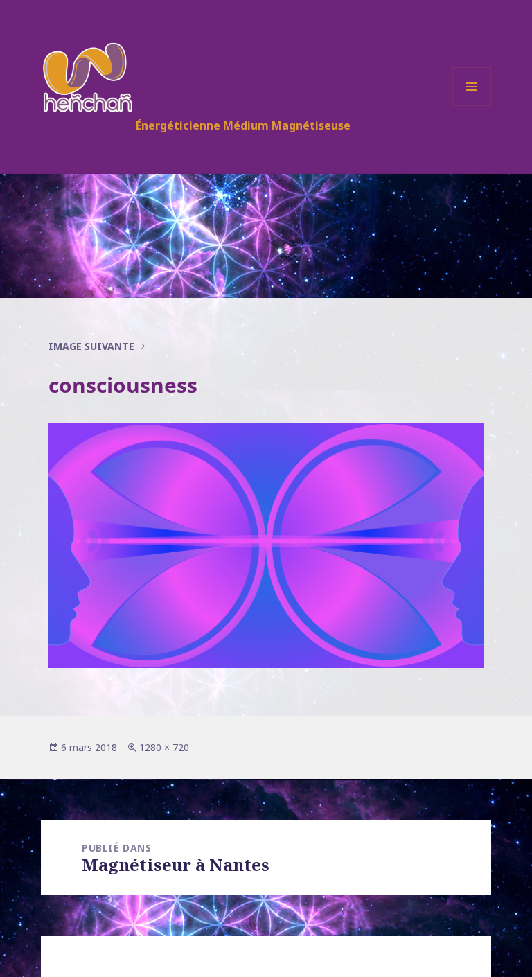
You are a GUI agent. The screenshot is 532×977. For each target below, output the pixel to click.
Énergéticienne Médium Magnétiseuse (243, 125)
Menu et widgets (472, 105)
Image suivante (91, 346)
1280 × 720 (164, 747)
